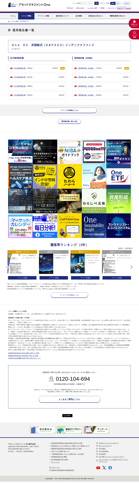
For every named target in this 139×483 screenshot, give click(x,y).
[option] (22, 265)
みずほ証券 (102, 454)
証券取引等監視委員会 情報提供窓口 (62, 470)
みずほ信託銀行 (104, 451)
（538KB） (39, 86)
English (126, 3)
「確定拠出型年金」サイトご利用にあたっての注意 (67, 454)
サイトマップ (112, 8)
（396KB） (36, 68)
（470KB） (100, 68)
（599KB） (39, 95)
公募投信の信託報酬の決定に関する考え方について (24, 358)
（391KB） (39, 77)
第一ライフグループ (105, 446)
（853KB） (103, 95)
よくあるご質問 (92, 8)
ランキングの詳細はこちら (69, 295)
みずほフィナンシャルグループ (108, 443)
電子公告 (70, 8)
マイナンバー (55, 467)
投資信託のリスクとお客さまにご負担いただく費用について (70, 446)
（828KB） (103, 86)
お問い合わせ (80, 8)
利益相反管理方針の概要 (59, 457)
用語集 (102, 8)
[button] (7, 267)
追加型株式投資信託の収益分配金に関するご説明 (23, 353)
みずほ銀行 (102, 448)
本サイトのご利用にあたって (60, 451)
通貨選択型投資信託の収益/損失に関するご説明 (23, 356)
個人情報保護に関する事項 (59, 459)
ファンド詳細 (22, 278)
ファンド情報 (14, 21)
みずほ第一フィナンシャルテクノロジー (111, 457)
